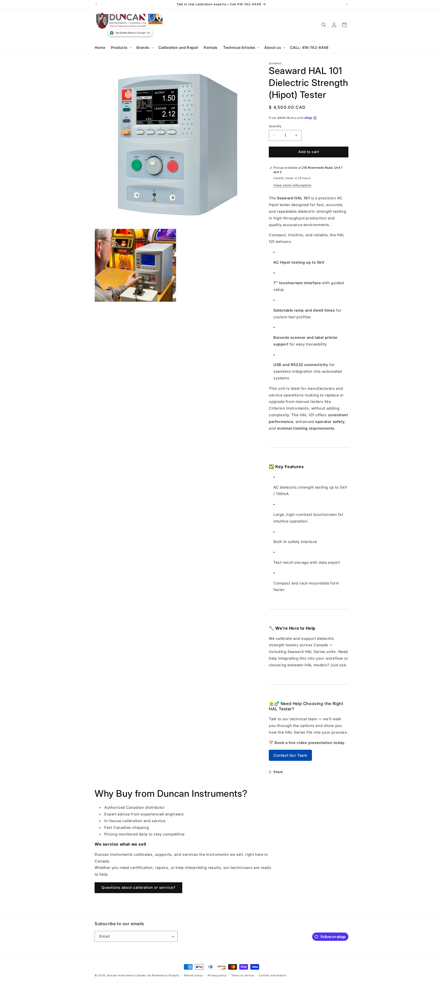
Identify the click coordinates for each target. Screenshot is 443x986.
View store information (292, 185)
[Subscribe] (172, 936)
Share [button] (278, 772)
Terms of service (242, 975)
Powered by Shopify (165, 975)
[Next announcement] (347, 4)
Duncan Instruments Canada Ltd (129, 975)
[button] (121, 47)
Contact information (272, 975)
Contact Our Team (290, 755)
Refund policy (193, 975)
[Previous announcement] (96, 4)
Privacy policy (217, 975)
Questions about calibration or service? (138, 887)
